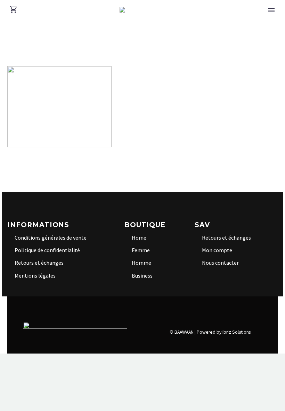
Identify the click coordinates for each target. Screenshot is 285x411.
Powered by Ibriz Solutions (224, 332)
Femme (141, 250)
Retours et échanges (39, 262)
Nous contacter (220, 262)
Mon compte (217, 250)
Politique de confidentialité (47, 250)
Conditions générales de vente (51, 237)
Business (142, 275)
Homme (141, 262)
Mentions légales (35, 275)
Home (139, 237)
